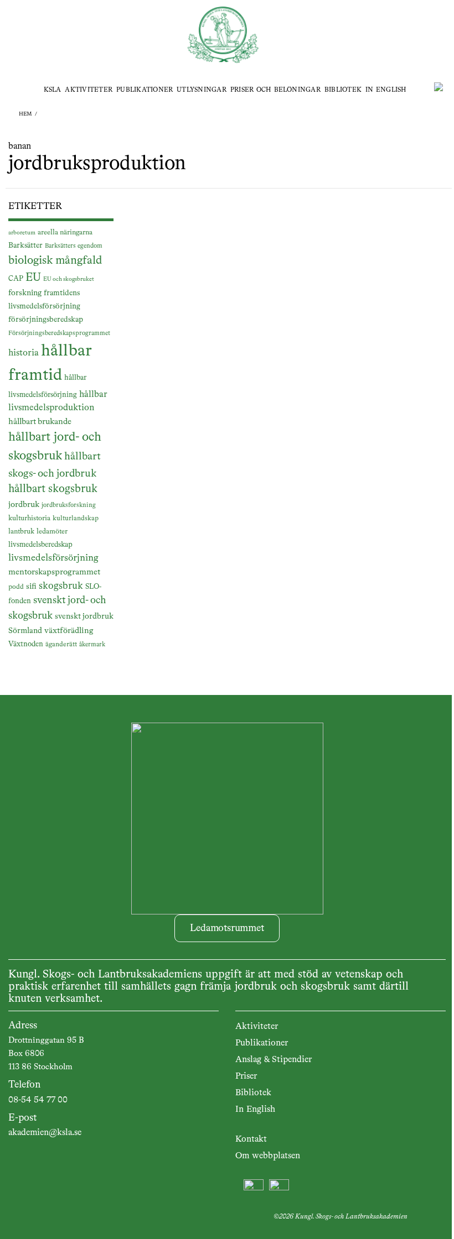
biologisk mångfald (55, 260)
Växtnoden (25, 644)
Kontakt (251, 1139)
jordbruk (23, 505)
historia (23, 353)
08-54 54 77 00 (38, 1100)
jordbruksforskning (69, 505)
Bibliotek (343, 90)
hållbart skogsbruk (52, 489)
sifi (31, 586)
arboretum (21, 233)
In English (385, 90)
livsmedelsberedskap (40, 544)
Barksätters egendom (73, 246)
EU (33, 278)
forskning (25, 293)
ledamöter (52, 531)
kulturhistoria (29, 518)
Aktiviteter (88, 90)
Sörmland (25, 631)
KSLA (52, 90)
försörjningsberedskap (45, 319)
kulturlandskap (76, 518)
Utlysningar (201, 90)
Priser (246, 1076)
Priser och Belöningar (275, 90)
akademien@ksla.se (44, 1132)
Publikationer (144, 90)
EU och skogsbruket (68, 279)
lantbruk (21, 531)
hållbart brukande (39, 421)
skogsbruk (61, 586)
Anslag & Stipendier (273, 1059)
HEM (25, 114)
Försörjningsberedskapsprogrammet (59, 333)
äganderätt (61, 644)
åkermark (92, 644)
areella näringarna (65, 232)
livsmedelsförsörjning (53, 558)
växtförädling (69, 631)
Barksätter (25, 245)
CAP (15, 279)
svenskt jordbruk (84, 616)
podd (16, 587)
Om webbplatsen (267, 1156)
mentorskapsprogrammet (54, 572)
